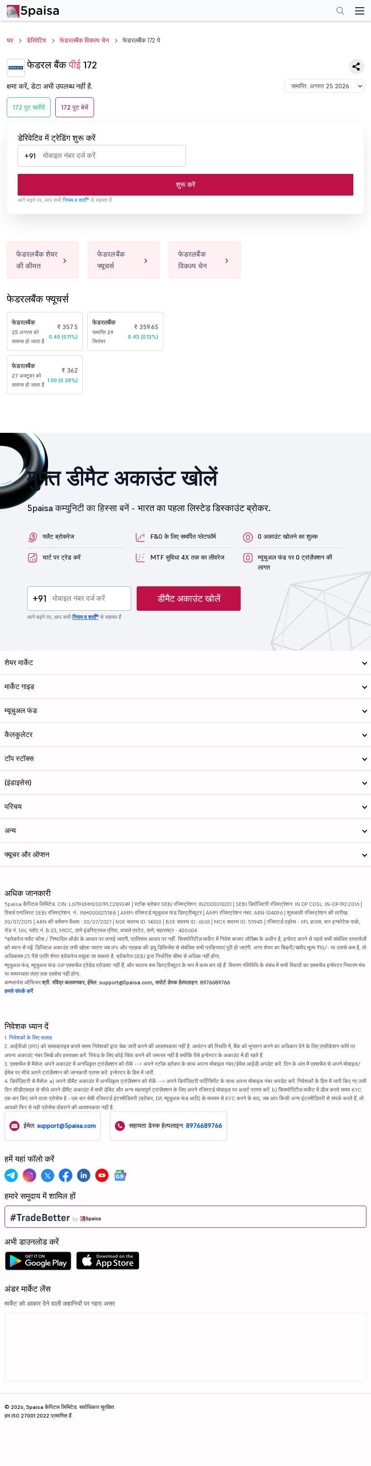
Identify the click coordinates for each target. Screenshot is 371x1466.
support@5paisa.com (66, 1125)
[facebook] (65, 1175)
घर (10, 40)
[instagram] (29, 1175)
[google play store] (38, 1263)
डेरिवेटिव (36, 40)
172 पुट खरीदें (29, 107)
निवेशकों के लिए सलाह (30, 1037)
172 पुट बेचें (74, 107)
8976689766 (204, 1125)
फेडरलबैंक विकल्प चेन (84, 40)
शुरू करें (185, 184)
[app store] (108, 1263)
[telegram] (11, 1175)
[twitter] (47, 1175)
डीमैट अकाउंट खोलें (188, 598)
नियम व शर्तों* (76, 199)
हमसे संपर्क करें (19, 990)
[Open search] (340, 12)
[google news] (120, 1175)
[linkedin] (83, 1175)
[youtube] (102, 1175)
